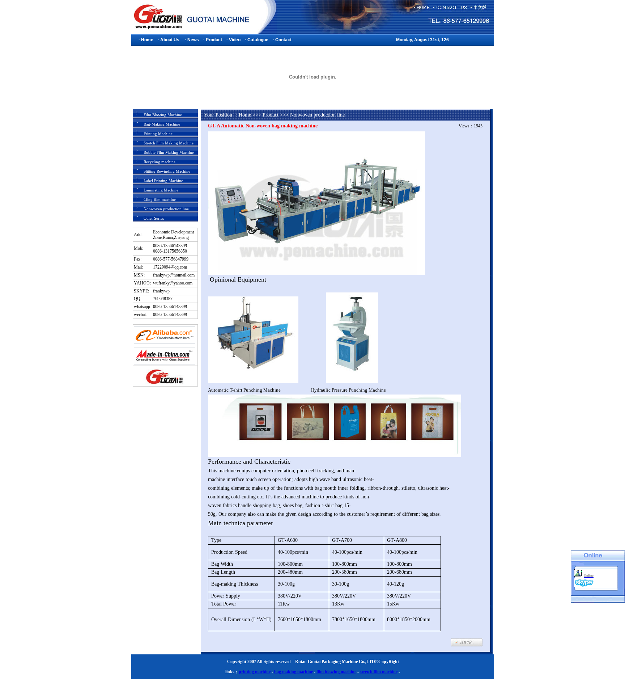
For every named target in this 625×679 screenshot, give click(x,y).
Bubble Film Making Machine (169, 152)
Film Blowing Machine (163, 115)
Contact (283, 39)
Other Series (154, 218)
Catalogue (257, 39)
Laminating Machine (161, 190)
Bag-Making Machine (162, 124)
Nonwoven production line (166, 209)
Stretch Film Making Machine (169, 143)
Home (147, 39)
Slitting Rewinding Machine (167, 171)
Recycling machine (159, 162)
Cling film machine (160, 199)
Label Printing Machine (163, 180)
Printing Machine (158, 133)
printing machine (255, 671)
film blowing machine (336, 671)
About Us (169, 39)
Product (214, 39)
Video (235, 39)
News (193, 39)
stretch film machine (378, 671)
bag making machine (293, 671)
